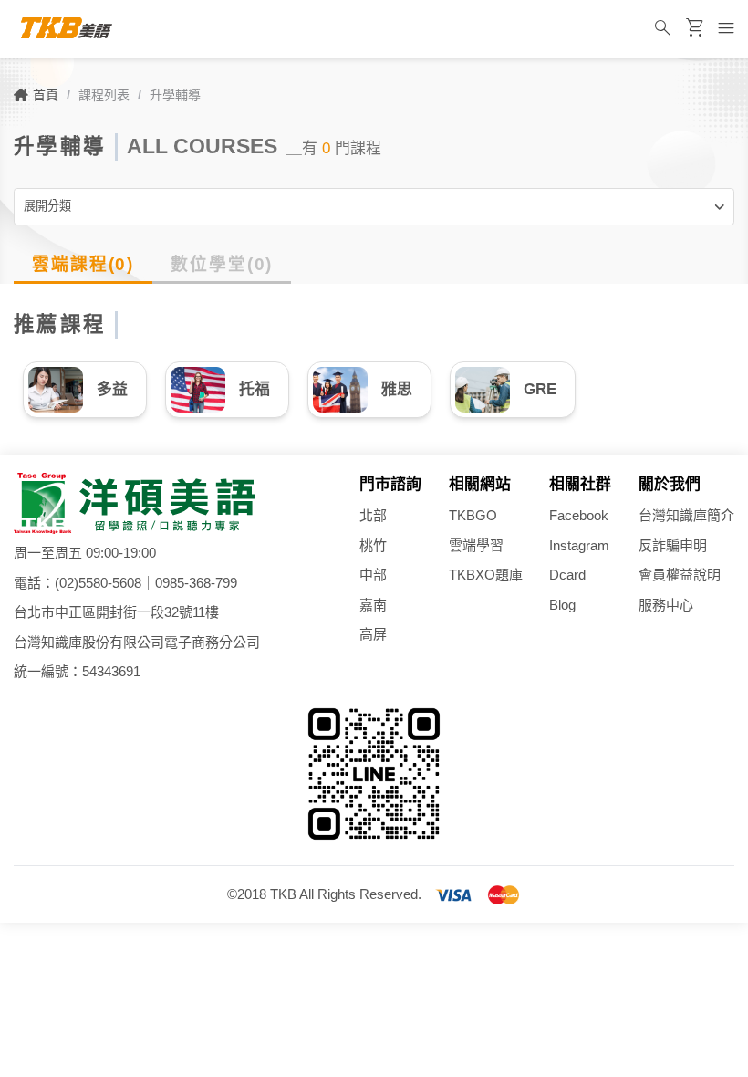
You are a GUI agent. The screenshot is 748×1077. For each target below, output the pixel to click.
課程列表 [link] (104, 95)
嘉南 (373, 604)
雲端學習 (476, 545)
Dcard (567, 574)
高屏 (373, 634)
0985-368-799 (196, 583)
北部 (373, 515)
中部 (373, 574)
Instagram (579, 545)
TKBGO (473, 515)
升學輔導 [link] (175, 95)
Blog (562, 604)
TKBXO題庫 (486, 574)
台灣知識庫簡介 (686, 515)
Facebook (578, 515)
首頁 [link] (45, 95)
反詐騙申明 (673, 545)
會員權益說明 (680, 574)
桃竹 (373, 545)
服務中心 (666, 604)
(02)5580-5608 (98, 583)
